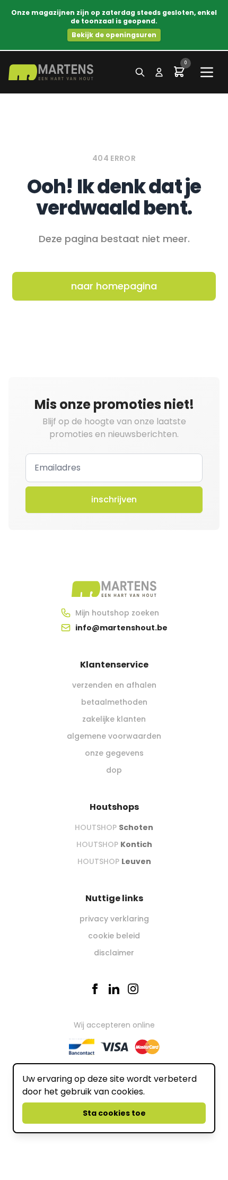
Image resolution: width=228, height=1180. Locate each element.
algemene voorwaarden (114, 736)
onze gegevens (114, 753)
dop (114, 770)
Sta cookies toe (114, 1113)
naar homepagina (114, 286)
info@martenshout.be (121, 627)
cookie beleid (114, 935)
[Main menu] (207, 72)
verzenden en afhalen (114, 685)
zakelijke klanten (114, 719)
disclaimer (114, 952)
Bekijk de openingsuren (114, 34)
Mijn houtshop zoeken (117, 613)
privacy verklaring (114, 918)
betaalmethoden (114, 702)
